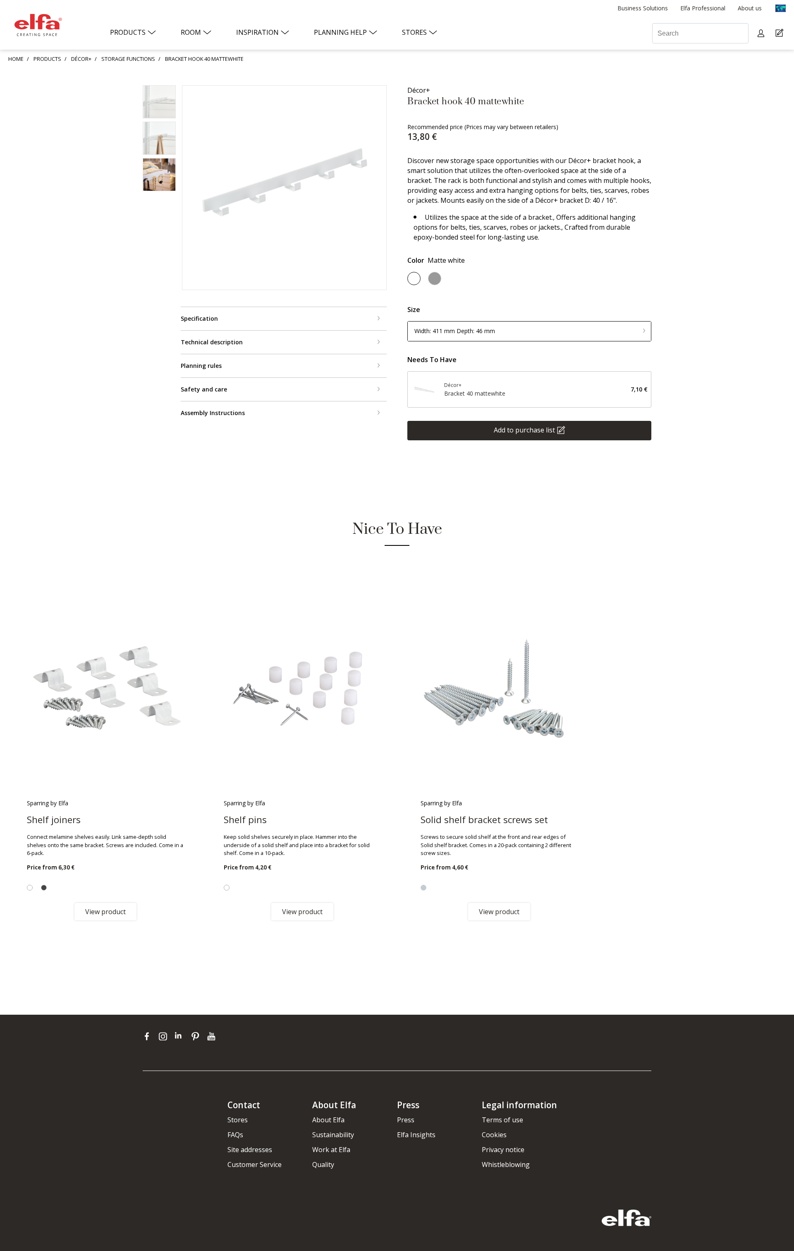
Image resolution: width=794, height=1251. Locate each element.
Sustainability (333, 1134)
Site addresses (249, 1149)
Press (405, 1119)
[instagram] (165, 1036)
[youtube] (212, 1036)
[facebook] (149, 1036)
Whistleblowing (506, 1164)
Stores (237, 1119)
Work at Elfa (331, 1149)
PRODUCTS (47, 58)
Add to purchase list (524, 429)
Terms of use (502, 1119)
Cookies (494, 1134)
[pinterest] (197, 1036)
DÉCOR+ (81, 58)
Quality (323, 1164)
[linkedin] (181, 1036)
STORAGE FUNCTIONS (128, 58)
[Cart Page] (780, 33)
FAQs (235, 1134)
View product (105, 911)
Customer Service (254, 1164)
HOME (16, 58)
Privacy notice (503, 1149)
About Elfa (328, 1119)
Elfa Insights (416, 1134)
